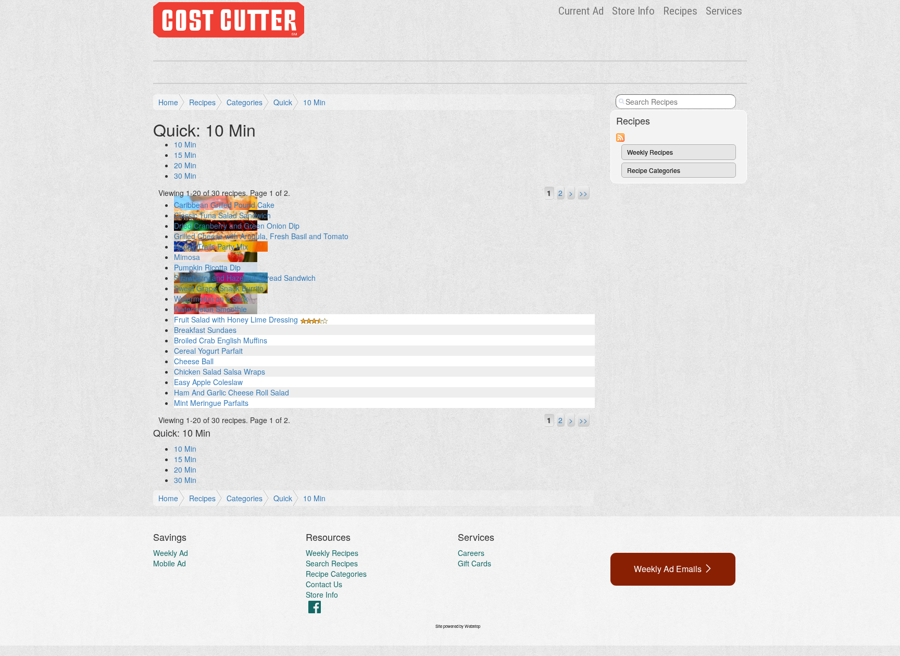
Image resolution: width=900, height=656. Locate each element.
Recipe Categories (653, 170)
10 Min (314, 102)
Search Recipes (332, 563)
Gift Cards (474, 563)
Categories (244, 102)
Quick (282, 102)
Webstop (472, 626)
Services (724, 11)
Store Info (633, 11)
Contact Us (324, 584)
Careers (471, 553)
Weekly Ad (170, 553)
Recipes (680, 11)
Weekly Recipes (650, 151)
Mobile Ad (169, 563)
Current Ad (581, 11)
